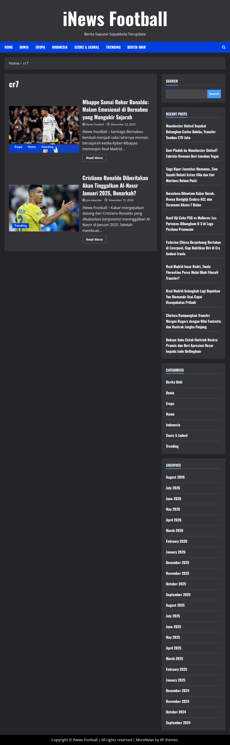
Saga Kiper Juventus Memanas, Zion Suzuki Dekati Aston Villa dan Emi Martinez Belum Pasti (192, 174)
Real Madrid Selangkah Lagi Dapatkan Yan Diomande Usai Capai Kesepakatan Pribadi (193, 296)
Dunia (24, 47)
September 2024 (178, 722)
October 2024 (176, 712)
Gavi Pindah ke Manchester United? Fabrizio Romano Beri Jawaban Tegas (192, 153)
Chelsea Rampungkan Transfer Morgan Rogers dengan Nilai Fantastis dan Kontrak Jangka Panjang (193, 321)
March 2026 (174, 530)
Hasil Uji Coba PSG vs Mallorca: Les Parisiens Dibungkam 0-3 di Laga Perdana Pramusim (191, 223)
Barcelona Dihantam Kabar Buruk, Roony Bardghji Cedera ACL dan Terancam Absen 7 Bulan (190, 199)
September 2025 (178, 594)
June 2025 (173, 626)
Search (172, 81)
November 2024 (177, 701)
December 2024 (177, 690)
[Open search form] (224, 47)
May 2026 (173, 509)
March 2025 (174, 658)
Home (8, 47)
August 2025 (175, 605)
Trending (113, 47)
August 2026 (175, 477)
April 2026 (173, 520)
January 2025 (175, 680)
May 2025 (173, 637)
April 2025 (173, 648)
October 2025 (176, 583)
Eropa (40, 47)
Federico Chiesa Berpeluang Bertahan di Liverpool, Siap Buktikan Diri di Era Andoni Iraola (193, 248)
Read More (96, 158)
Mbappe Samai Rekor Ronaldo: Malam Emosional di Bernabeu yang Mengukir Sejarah (44, 129)
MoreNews (145, 739)
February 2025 (176, 669)
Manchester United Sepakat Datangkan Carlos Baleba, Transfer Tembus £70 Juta (191, 131)
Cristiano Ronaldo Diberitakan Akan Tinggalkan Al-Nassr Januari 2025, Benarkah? (44, 208)
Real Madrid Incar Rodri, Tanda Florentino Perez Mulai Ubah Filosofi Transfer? (192, 272)
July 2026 (173, 487)
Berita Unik (136, 47)
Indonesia (60, 47)
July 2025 (173, 616)
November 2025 (177, 573)
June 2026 (173, 498)
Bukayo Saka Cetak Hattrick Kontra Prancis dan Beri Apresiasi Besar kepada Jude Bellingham (191, 345)
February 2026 (176, 541)
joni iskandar (94, 200)
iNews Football (115, 18)
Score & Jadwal (86, 47)
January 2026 (176, 552)
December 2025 (177, 562)
